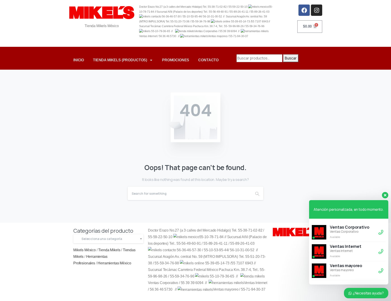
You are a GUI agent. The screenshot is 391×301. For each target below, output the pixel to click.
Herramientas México (114, 263)
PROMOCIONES (175, 60)
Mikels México (84, 250)
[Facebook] (304, 10)
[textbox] (108, 238)
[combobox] (108, 238)
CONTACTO (208, 60)
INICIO (78, 60)
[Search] (257, 193)
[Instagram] (316, 10)
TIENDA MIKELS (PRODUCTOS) (120, 60)
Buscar (291, 58)
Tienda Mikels (109, 250)
